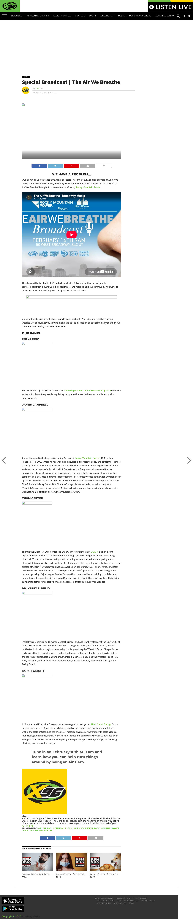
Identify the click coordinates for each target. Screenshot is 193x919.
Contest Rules (104, 903)
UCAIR (94, 551)
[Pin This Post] (71, 165)
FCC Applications (105, 901)
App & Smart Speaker (38, 16)
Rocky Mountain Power (88, 187)
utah (31, 830)
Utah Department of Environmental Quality (87, 390)
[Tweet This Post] (55, 165)
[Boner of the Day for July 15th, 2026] (71, 870)
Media (121, 16)
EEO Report (141, 898)
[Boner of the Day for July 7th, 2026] (105, 870)
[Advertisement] (104, 45)
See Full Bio (28, 825)
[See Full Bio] (36, 825)
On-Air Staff (107, 16)
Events (92, 16)
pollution (58, 828)
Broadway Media (30, 916)
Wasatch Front (43, 830)
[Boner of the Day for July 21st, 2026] (37, 870)
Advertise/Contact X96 (167, 16)
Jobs (131, 903)
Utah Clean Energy (101, 724)
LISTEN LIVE (16, 16)
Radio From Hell (62, 16)
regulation (87, 828)
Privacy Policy (148, 901)
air (40, 828)
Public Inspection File (127, 901)
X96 (37, 88)
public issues (72, 828)
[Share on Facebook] (39, 165)
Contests (80, 16)
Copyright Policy (124, 898)
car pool (47, 828)
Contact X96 (120, 903)
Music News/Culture (140, 16)
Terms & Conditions (103, 898)
